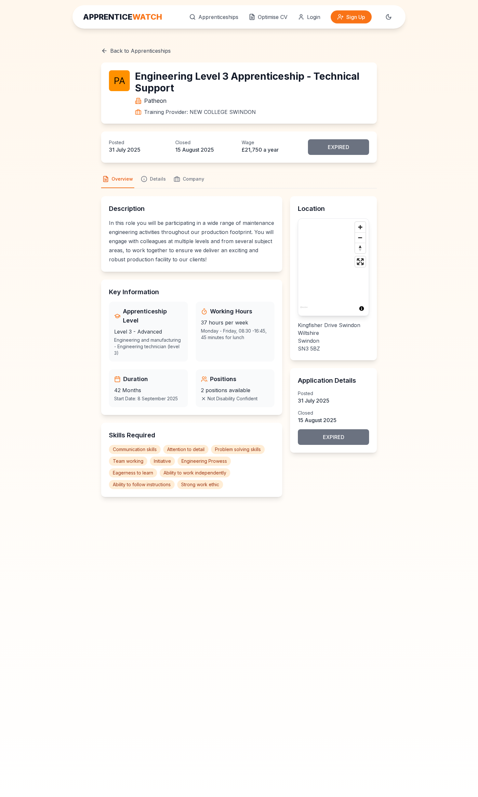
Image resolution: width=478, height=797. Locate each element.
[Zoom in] (360, 227)
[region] (333, 267)
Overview (122, 179)
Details (158, 179)
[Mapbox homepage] (304, 310)
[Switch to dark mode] (388, 16)
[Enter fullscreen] (360, 261)
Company (193, 179)
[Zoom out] (360, 237)
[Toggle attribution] (361, 308)
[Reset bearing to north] (360, 248)
